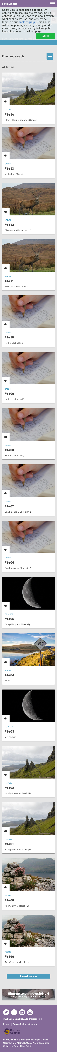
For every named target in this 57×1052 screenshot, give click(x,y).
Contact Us (30, 1012)
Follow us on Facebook (14, 1012)
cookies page (27, 22)
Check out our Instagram (22, 1012)
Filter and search (13, 56)
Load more (28, 976)
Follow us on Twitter (6, 1012)
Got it (45, 35)
